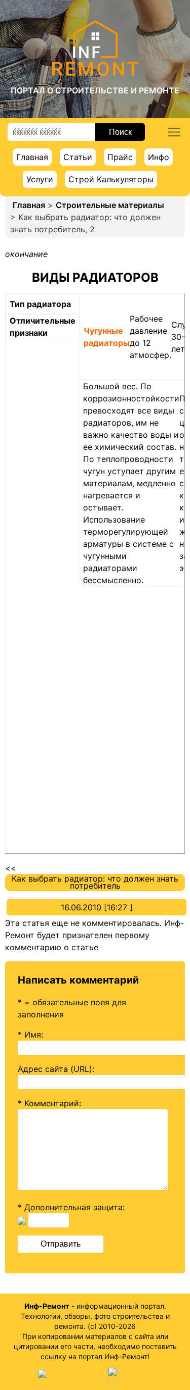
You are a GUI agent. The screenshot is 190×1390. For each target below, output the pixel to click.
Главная (32, 157)
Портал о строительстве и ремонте (95, 90)
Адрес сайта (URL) (55, 1069)
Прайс (120, 157)
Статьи (77, 157)
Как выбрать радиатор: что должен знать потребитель (95, 882)
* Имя (29, 1034)
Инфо (158, 157)
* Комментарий (48, 1103)
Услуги (39, 179)
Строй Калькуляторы (111, 179)
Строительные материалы (110, 205)
